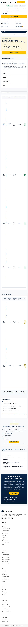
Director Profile (5, 604)
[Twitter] (5, 518)
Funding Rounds (5, 537)
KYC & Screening (5, 574)
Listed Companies (5, 608)
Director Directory (5, 609)
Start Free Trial (14, 493)
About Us (4, 589)
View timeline (4, 13)
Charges (4, 532)
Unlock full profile (14, 16)
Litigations (4, 539)
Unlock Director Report (14, 52)
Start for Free (21, 2)
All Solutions (4, 571)
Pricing (3, 594)
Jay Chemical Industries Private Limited (6, 114)
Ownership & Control (6, 555)
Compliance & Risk (6, 557)
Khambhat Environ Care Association (6, 164)
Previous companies (21, 34)
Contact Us (4, 592)
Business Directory (6, 602)
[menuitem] (14, 33)
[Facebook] (2, 518)
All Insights (4, 552)
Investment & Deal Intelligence (5, 580)
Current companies (10, 34)
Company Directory (6, 606)
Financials (4, 535)
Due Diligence (5, 572)
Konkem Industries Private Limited (6, 213)
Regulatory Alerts (5, 533)
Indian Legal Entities (6, 528)
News (3, 544)
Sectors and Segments (6, 611)
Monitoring (4, 578)
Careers (3, 591)
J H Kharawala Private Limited (6, 312)
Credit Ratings (5, 540)
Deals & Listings (5, 561)
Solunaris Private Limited (6, 257)
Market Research (5, 576)
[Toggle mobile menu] (26, 2)
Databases (4, 526)
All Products (4, 525)
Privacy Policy (5, 621)
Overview (4, 31)
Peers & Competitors (6, 559)
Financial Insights (5, 554)
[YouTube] (12, 518)
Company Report (5, 542)
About (3, 34)
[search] (15, 2)
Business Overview (6, 562)
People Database (5, 530)
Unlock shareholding (14, 441)
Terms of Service (5, 619)
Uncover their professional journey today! (17, 392)
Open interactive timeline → (7, 401)
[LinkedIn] (9, 518)
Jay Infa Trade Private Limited (6, 355)
